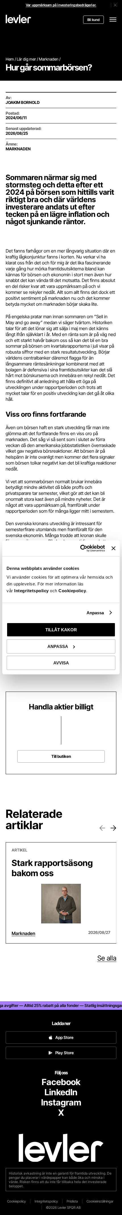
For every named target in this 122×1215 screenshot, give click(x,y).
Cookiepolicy (72, 590)
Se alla (106, 958)
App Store (64, 1037)
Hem (10, 59)
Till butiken (61, 756)
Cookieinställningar (100, 1201)
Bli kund (93, 20)
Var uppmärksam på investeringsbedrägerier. (61, 5)
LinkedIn (61, 1092)
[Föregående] (102, 828)
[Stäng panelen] (113, 548)
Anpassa (95, 612)
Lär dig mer (26, 59)
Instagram (61, 1102)
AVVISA (61, 662)
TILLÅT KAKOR (61, 629)
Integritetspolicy (32, 590)
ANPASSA (57, 646)
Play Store (64, 1052)
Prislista (72, 1201)
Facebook (61, 1082)
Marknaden (48, 59)
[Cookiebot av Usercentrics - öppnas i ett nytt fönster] (80, 548)
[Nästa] (113, 828)
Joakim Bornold (23, 102)
